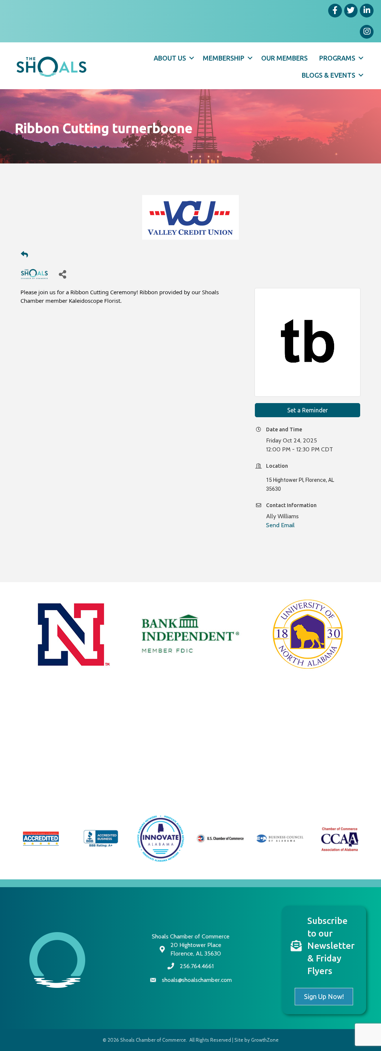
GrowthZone (265, 1040)
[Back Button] (24, 255)
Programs (337, 58)
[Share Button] (62, 274)
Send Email (280, 525)
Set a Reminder (307, 410)
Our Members (284, 58)
